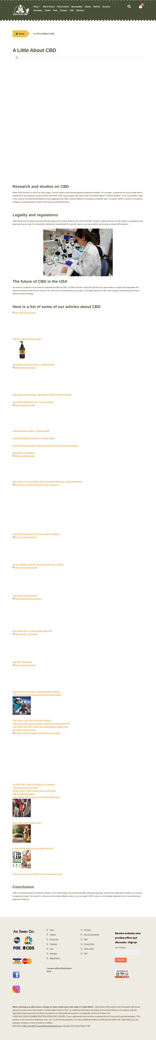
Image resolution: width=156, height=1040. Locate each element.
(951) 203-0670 (29, 1026)
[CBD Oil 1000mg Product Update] (24, 324)
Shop (35, 7)
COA (71, 10)
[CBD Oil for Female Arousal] (25, 580)
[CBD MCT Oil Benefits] (25, 647)
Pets (55, 10)
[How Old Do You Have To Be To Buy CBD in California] (36, 508)
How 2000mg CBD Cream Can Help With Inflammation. (36, 797)
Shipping (53, 953)
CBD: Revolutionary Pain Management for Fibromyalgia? (37, 695)
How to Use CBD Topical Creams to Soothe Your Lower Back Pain (41, 724)
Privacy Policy (89, 944)
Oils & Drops (49, 7)
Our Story (87, 930)
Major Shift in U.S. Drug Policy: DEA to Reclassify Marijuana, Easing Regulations (48, 482)
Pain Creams (63, 7)
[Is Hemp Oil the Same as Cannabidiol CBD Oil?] (22, 835)
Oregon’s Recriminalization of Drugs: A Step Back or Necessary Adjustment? (45, 446)
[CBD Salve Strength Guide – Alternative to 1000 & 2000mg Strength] (24, 379)
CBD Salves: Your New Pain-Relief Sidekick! (32, 720)
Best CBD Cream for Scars (24, 730)
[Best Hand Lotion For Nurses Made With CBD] (27, 613)
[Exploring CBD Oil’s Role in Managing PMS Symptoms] (24, 677)
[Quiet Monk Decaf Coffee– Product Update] (24, 417)
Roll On (96, 7)
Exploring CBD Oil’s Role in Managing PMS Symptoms (36, 692)
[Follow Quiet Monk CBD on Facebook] (27, 974)
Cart (51, 949)
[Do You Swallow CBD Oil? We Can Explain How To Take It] (25, 549)
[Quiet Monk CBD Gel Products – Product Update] (22, 351)
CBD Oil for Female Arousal (25, 596)
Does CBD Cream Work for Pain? (27, 823)
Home (21, 34)
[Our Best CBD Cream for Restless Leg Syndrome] (37, 757)
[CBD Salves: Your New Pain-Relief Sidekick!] (22, 707)
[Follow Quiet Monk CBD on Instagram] (27, 989)
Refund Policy (55, 958)
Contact (63, 10)
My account (54, 939)
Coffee (48, 10)
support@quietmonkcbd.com (49, 1026)
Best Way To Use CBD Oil (24, 453)
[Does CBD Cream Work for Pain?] (22, 809)
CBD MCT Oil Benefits (22, 662)
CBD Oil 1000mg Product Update (27, 339)
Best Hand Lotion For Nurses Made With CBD (32, 631)
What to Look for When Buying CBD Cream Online (34, 791)
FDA (85, 953)
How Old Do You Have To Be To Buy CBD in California (36, 534)
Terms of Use (89, 949)
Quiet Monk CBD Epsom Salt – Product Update (33, 402)
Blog (86, 939)
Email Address (120, 948)
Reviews (80, 10)
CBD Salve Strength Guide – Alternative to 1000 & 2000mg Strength (42, 395)
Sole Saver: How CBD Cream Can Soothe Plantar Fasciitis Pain (40, 727)
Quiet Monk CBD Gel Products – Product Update (33, 364)
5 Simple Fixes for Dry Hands (25, 788)
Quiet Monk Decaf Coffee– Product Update (31, 431)
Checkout (53, 944)
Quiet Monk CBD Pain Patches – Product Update (34, 438)
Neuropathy (76, 7)
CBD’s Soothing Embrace (24, 794)
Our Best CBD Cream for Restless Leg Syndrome (34, 784)
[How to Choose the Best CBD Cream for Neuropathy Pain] (22, 861)
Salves (88, 7)
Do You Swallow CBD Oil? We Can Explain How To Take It (38, 564)
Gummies (37, 10)
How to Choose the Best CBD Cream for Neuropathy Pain (37, 874)
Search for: (129, 6)
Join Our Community (91, 935)
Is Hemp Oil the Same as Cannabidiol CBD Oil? (33, 848)
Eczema (106, 7)
